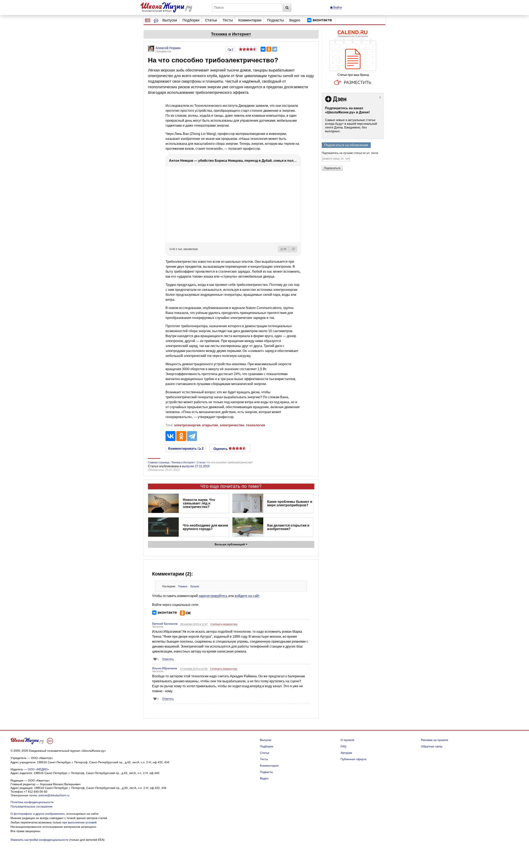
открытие (210, 425)
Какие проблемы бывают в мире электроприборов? (289, 503)
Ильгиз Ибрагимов (164, 668)
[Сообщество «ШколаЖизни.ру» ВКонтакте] (319, 20)
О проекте (347, 740)
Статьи (211, 20)
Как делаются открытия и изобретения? (288, 527)
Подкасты (275, 20)
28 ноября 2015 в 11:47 (194, 624)
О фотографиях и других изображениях (38, 813)
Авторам (346, 752)
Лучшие (194, 586)
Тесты (228, 20)
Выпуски (169, 20)
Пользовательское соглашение (31, 806)
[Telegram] (274, 49)
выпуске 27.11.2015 (196, 466)
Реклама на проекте (434, 740)
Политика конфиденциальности (32, 802)
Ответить (168, 659)
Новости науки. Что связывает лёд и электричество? (199, 503)
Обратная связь (431, 746)
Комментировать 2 (186, 448)
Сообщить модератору (223, 624)
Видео (294, 20)
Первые (182, 586)
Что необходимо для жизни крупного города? (205, 527)
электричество (232, 425)
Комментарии (249, 20)
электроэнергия (187, 425)
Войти (337, 7)
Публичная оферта (353, 759)
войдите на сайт (247, 596)
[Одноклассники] (268, 49)
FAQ (343, 746)
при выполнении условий (79, 822)
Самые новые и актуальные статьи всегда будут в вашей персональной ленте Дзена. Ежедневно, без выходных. (351, 125)
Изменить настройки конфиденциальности (39, 839)
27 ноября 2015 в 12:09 (194, 668)
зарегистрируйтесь (213, 596)
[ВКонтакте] (263, 49)
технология (255, 425)
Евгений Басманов (164, 623)
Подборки (190, 20)
